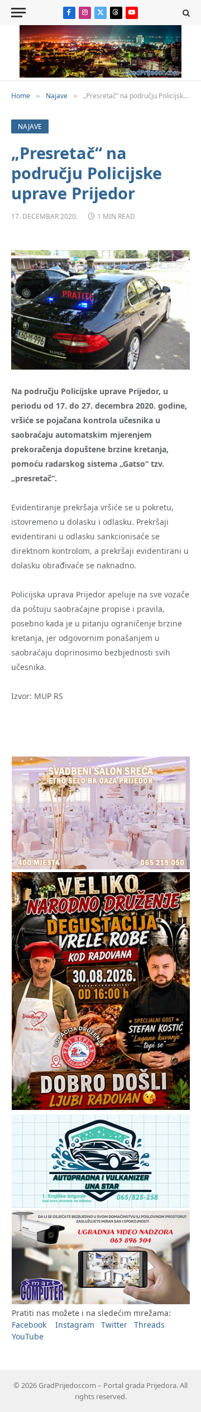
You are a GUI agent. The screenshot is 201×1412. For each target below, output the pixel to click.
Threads (149, 1324)
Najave (30, 126)
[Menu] (18, 12)
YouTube (28, 1336)
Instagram (74, 1324)
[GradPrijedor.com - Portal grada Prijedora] (100, 74)
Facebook (29, 1324)
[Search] (185, 12)
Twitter (114, 1324)
